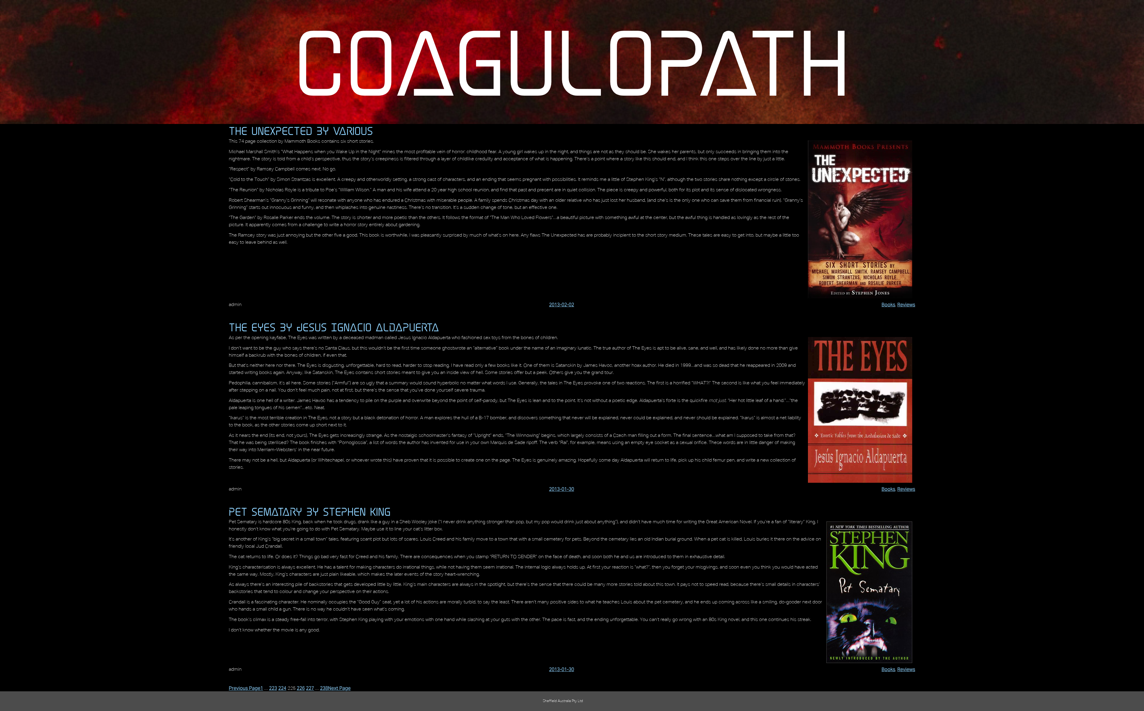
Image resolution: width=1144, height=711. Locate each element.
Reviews (906, 305)
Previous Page (244, 688)
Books (888, 305)
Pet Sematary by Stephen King (310, 511)
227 (310, 688)
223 (273, 688)
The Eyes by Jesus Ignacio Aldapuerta (334, 327)
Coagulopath (572, 62)
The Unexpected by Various (301, 130)
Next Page (339, 688)
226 (301, 688)
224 (282, 688)
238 (324, 688)
